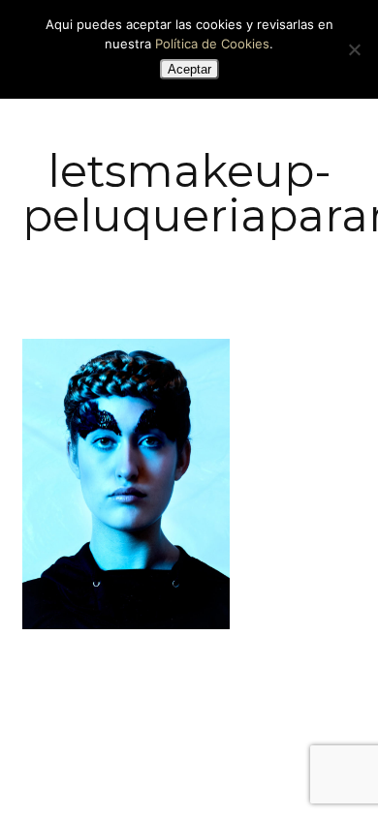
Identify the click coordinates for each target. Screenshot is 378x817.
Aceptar (189, 69)
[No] (353, 49)
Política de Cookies (212, 43)
